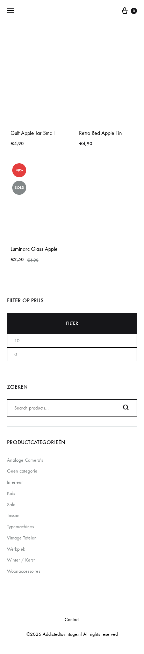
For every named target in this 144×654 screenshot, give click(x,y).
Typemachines (20, 527)
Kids (11, 493)
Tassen (13, 515)
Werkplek (16, 549)
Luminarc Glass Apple (34, 249)
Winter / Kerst (21, 560)
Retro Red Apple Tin (100, 133)
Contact (72, 619)
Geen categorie (22, 471)
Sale (11, 505)
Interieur (15, 482)
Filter (72, 323)
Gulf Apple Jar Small (32, 133)
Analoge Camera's (25, 460)
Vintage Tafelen (22, 538)
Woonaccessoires (23, 571)
